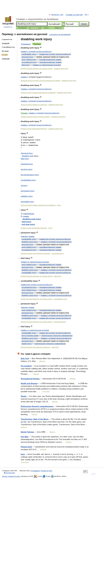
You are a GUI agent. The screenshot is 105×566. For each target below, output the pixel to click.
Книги (46, 28)
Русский (4, 55)
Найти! (84, 24)
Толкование (26, 44)
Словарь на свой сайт (74, 15)
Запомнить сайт (57, 15)
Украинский (5, 58)
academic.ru (8, 27)
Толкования (22, 28)
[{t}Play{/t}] (41, 47)
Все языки (5, 51)
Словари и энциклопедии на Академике (37, 19)
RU (86, 15)
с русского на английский (59, 34)
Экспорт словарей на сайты (11, 476)
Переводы (34, 28)
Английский (5, 43)
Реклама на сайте (46, 470)
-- (40, 81)
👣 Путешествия (9, 472)
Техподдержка (35, 470)
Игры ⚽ (58, 28)
